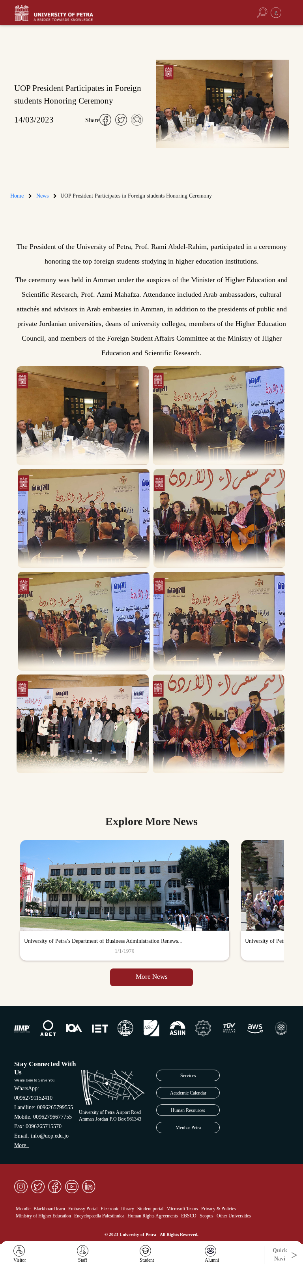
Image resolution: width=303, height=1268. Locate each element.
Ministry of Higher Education (43, 1216)
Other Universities (234, 1216)
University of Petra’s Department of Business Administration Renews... (103, 941)
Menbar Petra (188, 1127)
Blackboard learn (49, 1208)
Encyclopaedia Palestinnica (99, 1216)
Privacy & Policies (218, 1208)
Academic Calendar (188, 1093)
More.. (21, 1145)
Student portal (150, 1208)
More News (152, 976)
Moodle (23, 1208)
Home (17, 196)
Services (188, 1075)
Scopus (206, 1216)
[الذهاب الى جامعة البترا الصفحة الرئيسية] (67, 13)
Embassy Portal (82, 1208)
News (42, 196)
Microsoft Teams (182, 1208)
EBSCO (188, 1216)
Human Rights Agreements (152, 1216)
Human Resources (188, 1110)
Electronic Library (117, 1208)
